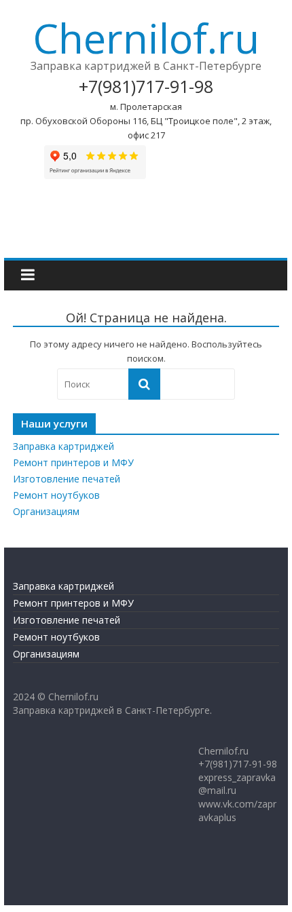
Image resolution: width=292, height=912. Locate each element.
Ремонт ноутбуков (56, 495)
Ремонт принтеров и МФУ (73, 462)
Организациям (46, 511)
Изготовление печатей (66, 478)
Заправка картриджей (63, 446)
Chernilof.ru (146, 38)
